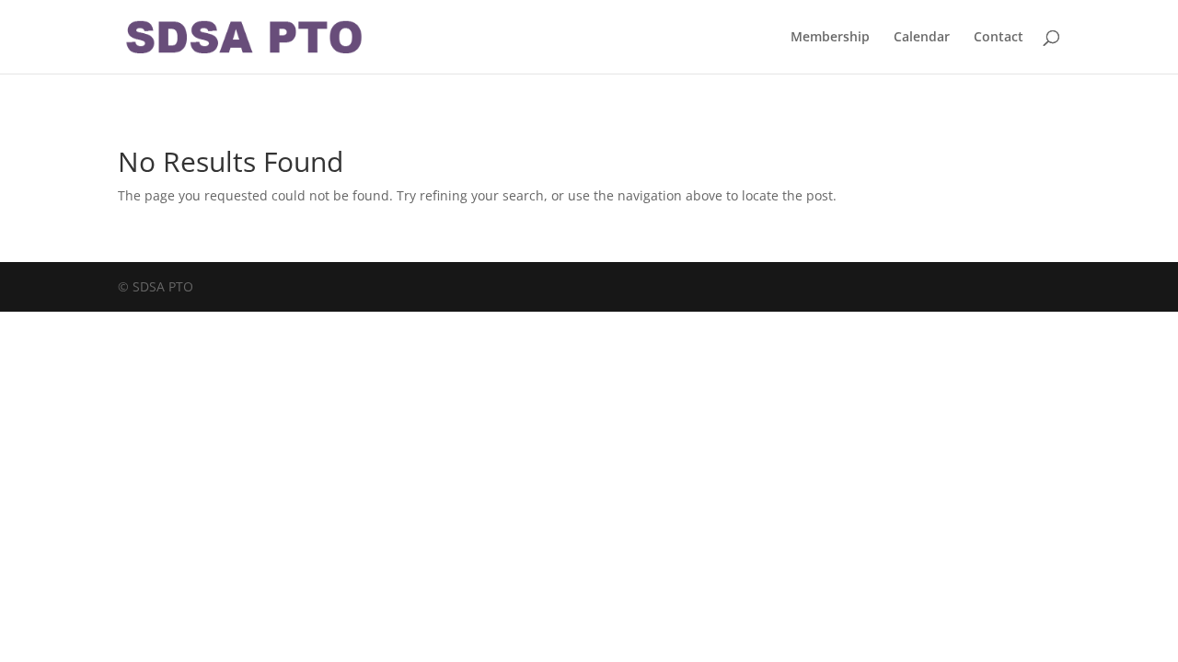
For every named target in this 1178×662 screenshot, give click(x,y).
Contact (998, 37)
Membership (830, 37)
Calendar (922, 37)
